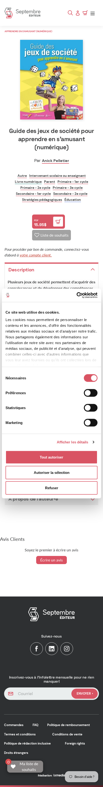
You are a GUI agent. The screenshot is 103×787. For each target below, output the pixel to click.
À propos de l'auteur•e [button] (33, 499)
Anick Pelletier (55, 160)
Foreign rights (75, 743)
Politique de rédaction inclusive (27, 743)
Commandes (13, 725)
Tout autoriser (51, 457)
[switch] (90, 393)
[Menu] (93, 13)
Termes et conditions (20, 734)
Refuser (51, 488)
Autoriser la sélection (51, 472)
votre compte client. (36, 255)
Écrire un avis (51, 560)
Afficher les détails (72, 442)
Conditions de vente (67, 734)
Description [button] (21, 270)
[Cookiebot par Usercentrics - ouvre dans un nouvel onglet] (76, 295)
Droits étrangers (16, 753)
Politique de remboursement (68, 725)
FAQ (35, 725)
